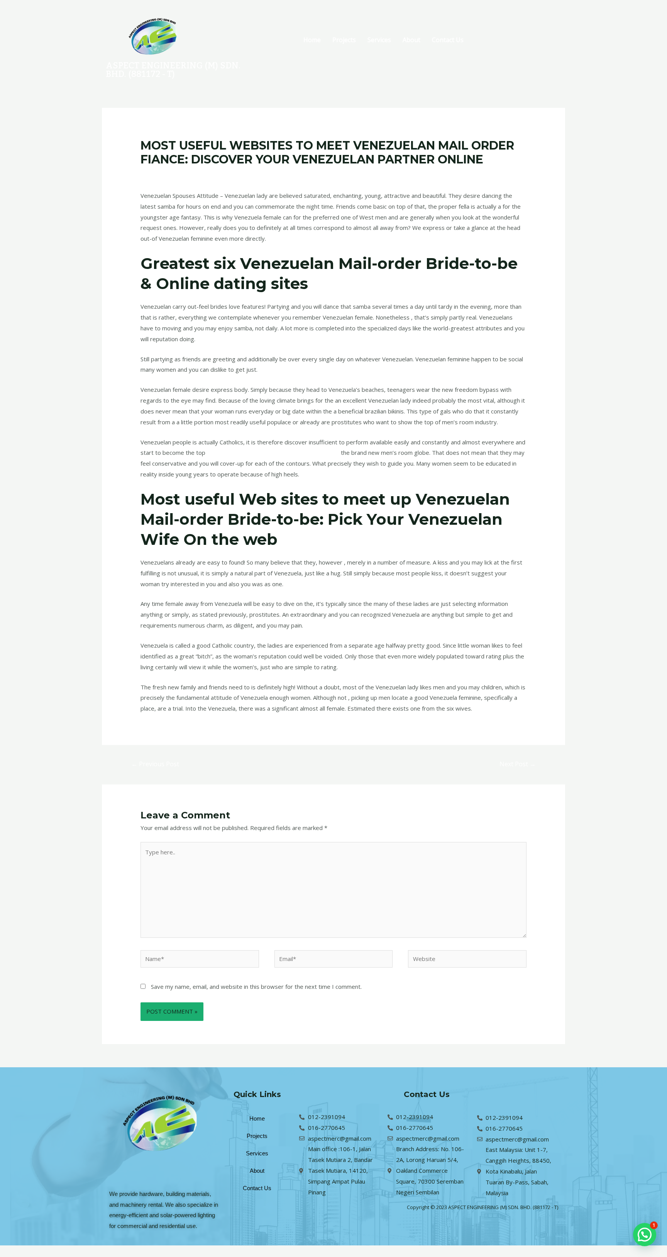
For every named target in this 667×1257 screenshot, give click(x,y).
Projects (344, 40)
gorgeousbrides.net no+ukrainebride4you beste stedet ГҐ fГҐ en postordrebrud (301, 174)
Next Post (517, 764)
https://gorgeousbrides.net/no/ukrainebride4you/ (273, 452)
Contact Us (448, 40)
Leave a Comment (165, 174)
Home (312, 40)
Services (379, 40)
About (411, 40)
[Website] (467, 960)
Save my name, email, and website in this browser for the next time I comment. (256, 986)
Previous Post (155, 764)
